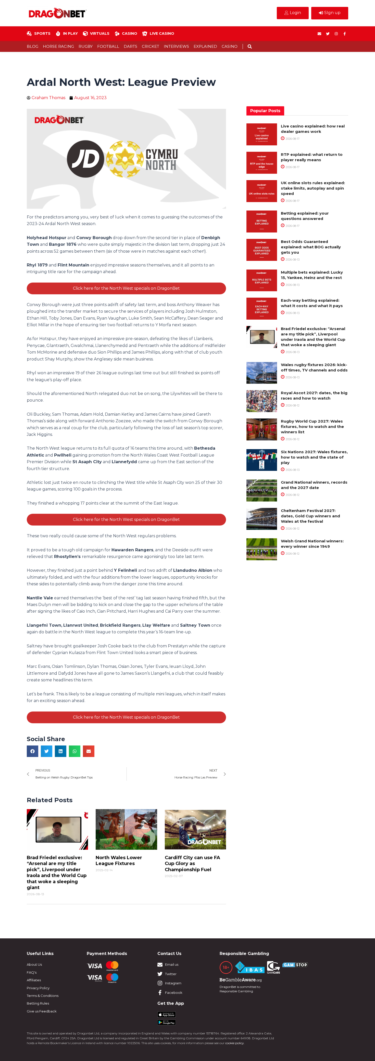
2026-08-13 (292, 259)
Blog (32, 46)
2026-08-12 (292, 405)
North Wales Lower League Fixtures (119, 860)
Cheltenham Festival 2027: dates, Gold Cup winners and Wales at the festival (310, 516)
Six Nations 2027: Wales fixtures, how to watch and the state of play (314, 457)
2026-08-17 (292, 139)
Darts (130, 46)
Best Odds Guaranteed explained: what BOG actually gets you (311, 247)
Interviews (176, 46)
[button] (249, 46)
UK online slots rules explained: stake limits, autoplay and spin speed (313, 188)
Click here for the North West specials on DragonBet (126, 288)
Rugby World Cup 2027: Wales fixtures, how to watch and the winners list (312, 426)
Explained (205, 46)
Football (108, 46)
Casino (230, 46)
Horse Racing (58, 46)
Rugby (86, 46)
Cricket (150, 46)
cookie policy (234, 1043)
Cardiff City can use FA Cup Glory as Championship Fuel (192, 863)
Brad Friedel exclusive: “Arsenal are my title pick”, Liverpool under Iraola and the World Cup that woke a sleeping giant (56, 872)
